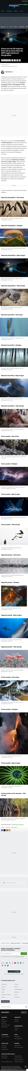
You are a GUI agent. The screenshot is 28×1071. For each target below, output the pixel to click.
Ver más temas (5, 1001)
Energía (3, 989)
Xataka (2, 1019)
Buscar (26, 1007)
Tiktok (8, 965)
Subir (23, 1012)
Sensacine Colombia (18, 1059)
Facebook (12, 60)
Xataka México (4, 1056)
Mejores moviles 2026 (15, 943)
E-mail (20, 60)
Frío (10, 26)
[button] (9, 72)
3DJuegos (16, 1019)
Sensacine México (18, 1058)
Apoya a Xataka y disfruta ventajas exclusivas (14, 973)
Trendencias (4, 1045)
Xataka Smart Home (5, 1025)
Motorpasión (17, 1036)
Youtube (15, 963)
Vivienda (15, 11)
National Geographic (18, 824)
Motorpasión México (18, 1061)
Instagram (18, 963)
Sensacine (16, 1028)
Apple (2, 992)
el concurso (9, 140)
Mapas (2, 11)
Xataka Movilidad (18, 989)
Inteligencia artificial (6, 994)
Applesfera (3, 1023)
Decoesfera (3, 1047)
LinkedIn (5, 965)
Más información (21, 1069)
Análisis (16, 984)
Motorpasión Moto (18, 1038)
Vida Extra (16, 1021)
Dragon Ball (21, 26)
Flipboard (17, 60)
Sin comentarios (6, 60)
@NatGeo (3, 154)
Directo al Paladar (5, 1036)
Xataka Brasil (4, 1058)
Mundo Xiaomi (4, 1027)
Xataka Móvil (4, 1021)
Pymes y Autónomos (18, 1047)
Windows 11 (17, 997)
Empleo (3, 997)
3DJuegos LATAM (17, 1056)
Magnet (14, 5)
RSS (23, 963)
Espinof (16, 1030)
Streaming (3, 984)
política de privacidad (19, 956)
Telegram (20, 963)
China (4, 26)
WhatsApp (7, 963)
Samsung (16, 992)
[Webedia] (25, 1)
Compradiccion (4, 1049)
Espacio (3, 987)
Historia (22, 11)
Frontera (15, 26)
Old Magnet (14, 827)
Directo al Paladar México (6, 1061)
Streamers (9, 11)
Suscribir (23, 953)
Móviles (16, 987)
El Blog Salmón (17, 1045)
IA (7, 26)
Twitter (15, 60)
